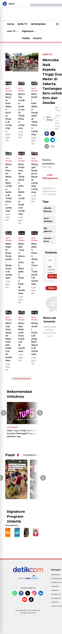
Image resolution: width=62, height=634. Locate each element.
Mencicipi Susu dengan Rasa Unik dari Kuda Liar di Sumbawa (8, 342)
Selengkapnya (29, 455)
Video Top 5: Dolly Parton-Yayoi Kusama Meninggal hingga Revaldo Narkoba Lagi (25, 433)
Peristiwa (38, 38)
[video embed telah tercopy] (52, 146)
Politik (26, 38)
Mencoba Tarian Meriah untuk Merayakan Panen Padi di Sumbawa (21, 268)
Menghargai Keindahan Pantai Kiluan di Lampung (8, 111)
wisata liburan (48, 209)
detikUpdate (38, 24)
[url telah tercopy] (46, 146)
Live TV (11, 31)
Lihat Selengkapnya (22, 378)
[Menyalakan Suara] (8, 56)
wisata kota (47, 240)
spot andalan (48, 220)
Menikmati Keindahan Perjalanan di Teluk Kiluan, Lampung (34, 114)
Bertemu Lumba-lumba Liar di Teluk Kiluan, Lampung (21, 111)
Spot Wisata (49, 118)
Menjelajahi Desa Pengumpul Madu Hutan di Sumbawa (8, 260)
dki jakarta (48, 230)
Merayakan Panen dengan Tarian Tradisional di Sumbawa (34, 263)
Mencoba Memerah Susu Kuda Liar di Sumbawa (21, 337)
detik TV (22, 24)
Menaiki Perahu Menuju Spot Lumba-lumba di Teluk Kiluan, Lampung (8, 187)
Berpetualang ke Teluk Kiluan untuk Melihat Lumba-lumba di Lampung (21, 189)
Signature (28, 31)
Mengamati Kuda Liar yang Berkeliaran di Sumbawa (34, 338)
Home (10, 24)
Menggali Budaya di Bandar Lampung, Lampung (34, 178)
